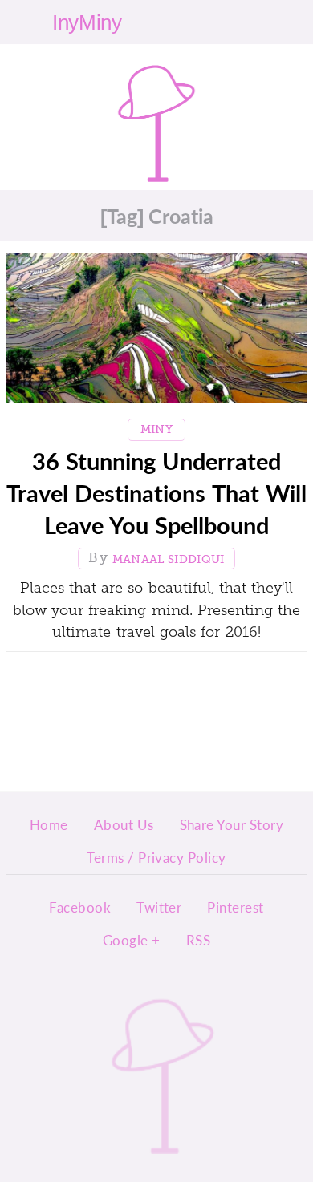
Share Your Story (232, 824)
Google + (132, 939)
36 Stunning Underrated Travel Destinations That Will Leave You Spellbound (156, 492)
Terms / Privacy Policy (156, 857)
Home (49, 824)
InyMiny (163, 1048)
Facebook (80, 907)
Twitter (158, 907)
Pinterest (235, 907)
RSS (198, 939)
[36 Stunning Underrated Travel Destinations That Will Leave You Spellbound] (156, 332)
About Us (124, 824)
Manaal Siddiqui (168, 559)
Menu (275, 22)
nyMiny (156, 114)
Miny (156, 429)
